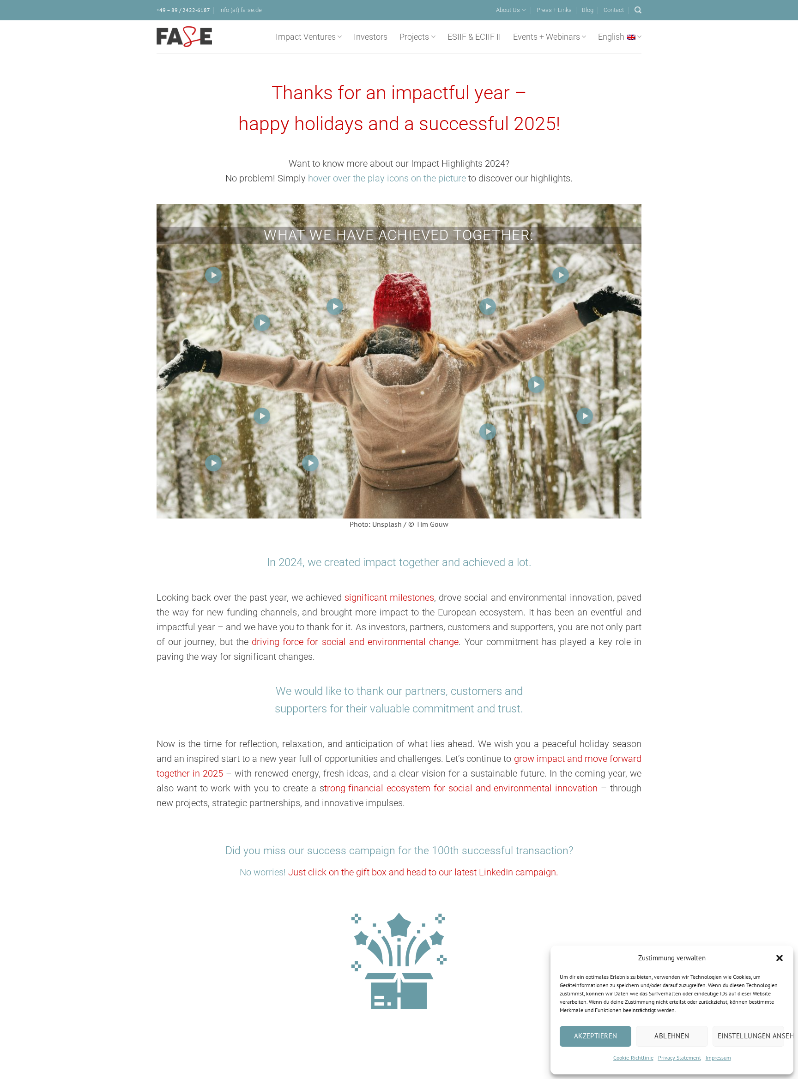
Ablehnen (671, 1035)
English (611, 37)
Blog (587, 9)
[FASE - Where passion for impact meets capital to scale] (184, 37)
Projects (414, 37)
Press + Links (554, 9)
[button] (779, 958)
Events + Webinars (546, 37)
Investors (370, 37)
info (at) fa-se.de (240, 9)
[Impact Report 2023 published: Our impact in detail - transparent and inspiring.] (487, 431)
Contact (614, 9)
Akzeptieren (595, 1035)
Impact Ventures (306, 37)
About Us (508, 9)
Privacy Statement (679, 1057)
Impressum (718, 1057)
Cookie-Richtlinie (633, 1057)
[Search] (638, 10)
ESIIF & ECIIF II (474, 37)
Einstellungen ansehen (751, 1035)
